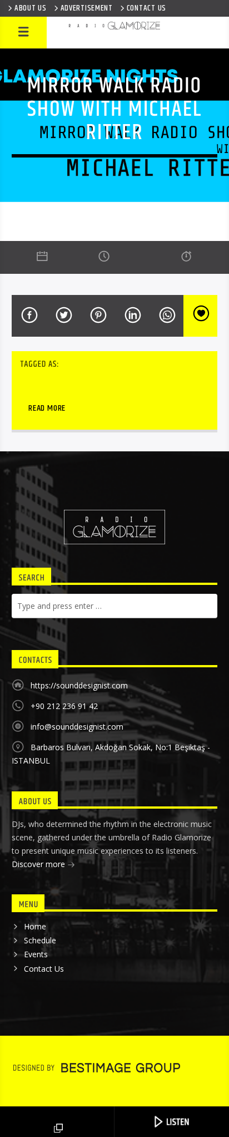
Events (36, 954)
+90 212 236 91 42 (64, 706)
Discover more (39, 864)
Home (35, 926)
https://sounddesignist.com (79, 685)
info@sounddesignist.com (77, 726)
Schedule (40, 940)
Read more (47, 408)
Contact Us (44, 968)
